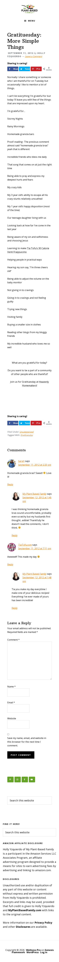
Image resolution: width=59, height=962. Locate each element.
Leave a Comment (33, 56)
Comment (13, 639)
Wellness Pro (33, 950)
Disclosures (23, 926)
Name (11, 686)
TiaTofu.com (25, 544)
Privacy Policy (43, 922)
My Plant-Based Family (29, 8)
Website (11, 718)
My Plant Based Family (34, 493)
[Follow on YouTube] (32, 779)
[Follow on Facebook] (25, 779)
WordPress (32, 952)
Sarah (21, 461)
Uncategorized (27, 431)
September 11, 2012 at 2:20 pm (34, 464)
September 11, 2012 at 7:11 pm (34, 548)
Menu (31, 20)
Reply (10, 484)
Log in (43, 952)
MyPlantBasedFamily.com (24, 910)
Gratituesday (26, 435)
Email (11, 702)
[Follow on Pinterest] (10, 779)
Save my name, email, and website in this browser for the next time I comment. (26, 742)
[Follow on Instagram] (17, 779)
